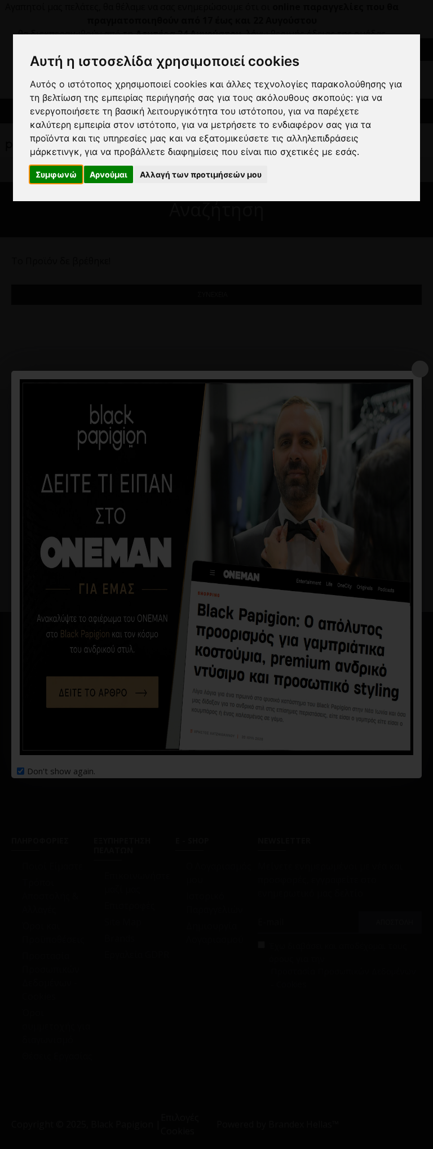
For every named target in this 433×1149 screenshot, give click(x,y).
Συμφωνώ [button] (56, 174)
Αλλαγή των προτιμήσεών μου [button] (201, 174)
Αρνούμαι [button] (108, 174)
